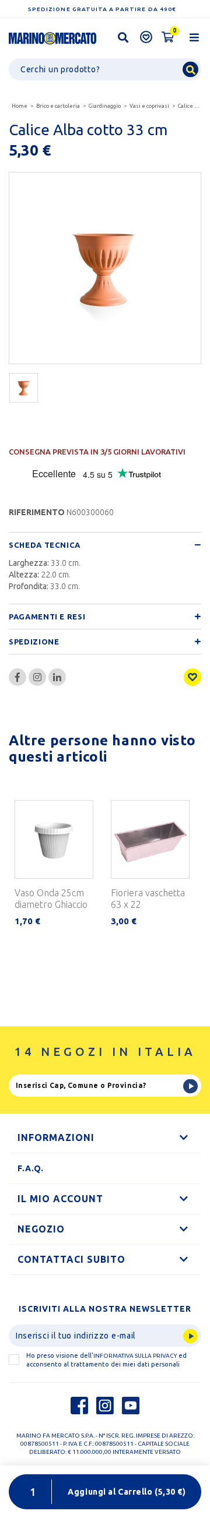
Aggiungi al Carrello (127, 1491)
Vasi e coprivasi (149, 106)
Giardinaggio (105, 106)
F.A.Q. (31, 1168)
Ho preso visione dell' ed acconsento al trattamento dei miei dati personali (106, 1360)
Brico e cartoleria (58, 106)
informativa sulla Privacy (135, 1356)
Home (19, 106)
